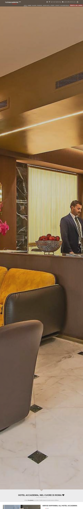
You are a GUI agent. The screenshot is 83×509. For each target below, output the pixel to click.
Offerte (52, 5)
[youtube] (47, 1)
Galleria (34, 5)
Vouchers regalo (64, 5)
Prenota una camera (76, 5)
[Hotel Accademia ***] (13, 2)
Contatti (54, 1)
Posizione (39, 5)
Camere (29, 5)
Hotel (25, 5)
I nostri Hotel (46, 5)
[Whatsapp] (49, 1)
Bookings (59, 1)
